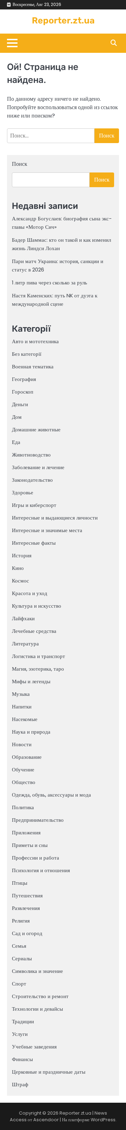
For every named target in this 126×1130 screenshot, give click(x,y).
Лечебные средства (34, 631)
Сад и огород (27, 933)
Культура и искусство (36, 605)
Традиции (23, 1021)
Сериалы (22, 958)
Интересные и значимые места (47, 530)
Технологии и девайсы (37, 1008)
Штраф (20, 1084)
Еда (16, 442)
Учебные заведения (34, 1046)
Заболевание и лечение (38, 467)
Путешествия (27, 895)
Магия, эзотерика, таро (38, 668)
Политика (23, 807)
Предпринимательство (38, 820)
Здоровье (22, 492)
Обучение (23, 769)
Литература (25, 643)
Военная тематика (33, 366)
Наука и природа (31, 731)
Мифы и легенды (31, 681)
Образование (27, 757)
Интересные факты (34, 542)
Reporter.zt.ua (63, 20)
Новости (21, 744)
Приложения (26, 832)
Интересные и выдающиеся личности (55, 517)
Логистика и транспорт (38, 656)
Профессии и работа (35, 857)
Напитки (21, 706)
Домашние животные (36, 429)
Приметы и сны (30, 845)
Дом (17, 417)
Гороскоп (22, 391)
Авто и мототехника (35, 341)
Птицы (19, 883)
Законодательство (32, 479)
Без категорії (26, 354)
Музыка (21, 694)
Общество (23, 782)
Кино (18, 568)
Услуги (20, 1034)
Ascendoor (46, 1120)
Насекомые (24, 719)
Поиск (19, 164)
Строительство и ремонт (40, 996)
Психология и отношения (41, 870)
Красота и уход (29, 593)
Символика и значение (37, 971)
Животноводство (31, 454)
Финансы (22, 1059)
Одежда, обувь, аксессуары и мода (51, 794)
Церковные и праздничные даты (48, 1071)
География (24, 379)
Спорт (19, 983)
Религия (21, 920)
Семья (19, 945)
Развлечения (26, 908)
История (21, 555)
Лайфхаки (23, 618)
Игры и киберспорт (34, 505)
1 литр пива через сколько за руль (49, 282)
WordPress (103, 1120)
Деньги (20, 404)
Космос (20, 580)
